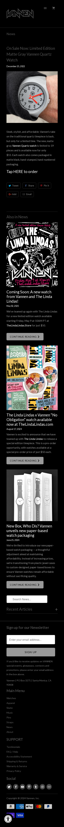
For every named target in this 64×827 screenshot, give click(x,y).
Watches (11, 698)
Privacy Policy (13, 771)
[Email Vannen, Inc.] (49, 786)
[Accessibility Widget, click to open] (8, 818)
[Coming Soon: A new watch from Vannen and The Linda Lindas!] (32, 254)
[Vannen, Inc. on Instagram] (42, 786)
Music (9, 712)
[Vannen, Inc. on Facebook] (15, 786)
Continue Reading (23, 336)
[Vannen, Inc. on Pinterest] (29, 786)
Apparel (10, 703)
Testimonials (13, 746)
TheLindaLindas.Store (18, 325)
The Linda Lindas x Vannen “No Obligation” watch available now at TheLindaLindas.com (31, 420)
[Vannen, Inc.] (20, 15)
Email (29, 194)
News (10, 34)
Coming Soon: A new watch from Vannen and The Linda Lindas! (29, 296)
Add (14, 194)
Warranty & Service (16, 766)
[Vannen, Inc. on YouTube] (22, 786)
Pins (8, 717)
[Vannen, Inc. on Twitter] (9, 786)
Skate (9, 707)
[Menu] (45, 8)
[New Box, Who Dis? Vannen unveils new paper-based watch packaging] (32, 495)
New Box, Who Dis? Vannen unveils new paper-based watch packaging (29, 531)
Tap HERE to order (22, 171)
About (9, 731)
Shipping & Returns (16, 761)
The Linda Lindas (33, 438)
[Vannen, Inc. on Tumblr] (35, 786)
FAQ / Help (12, 751)
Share (31, 185)
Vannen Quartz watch (24, 145)
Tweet (15, 185)
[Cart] (54, 8)
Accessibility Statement (19, 756)
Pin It (46, 185)
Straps (9, 722)
